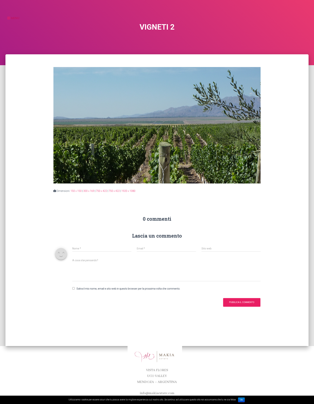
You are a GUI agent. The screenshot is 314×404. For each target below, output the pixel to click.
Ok (241, 400)
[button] (9, 18)
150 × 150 (76, 190)
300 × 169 (88, 190)
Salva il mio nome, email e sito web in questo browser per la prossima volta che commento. (128, 288)
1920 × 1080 (128, 190)
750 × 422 (101, 190)
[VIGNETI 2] (157, 125)
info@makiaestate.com (157, 393)
